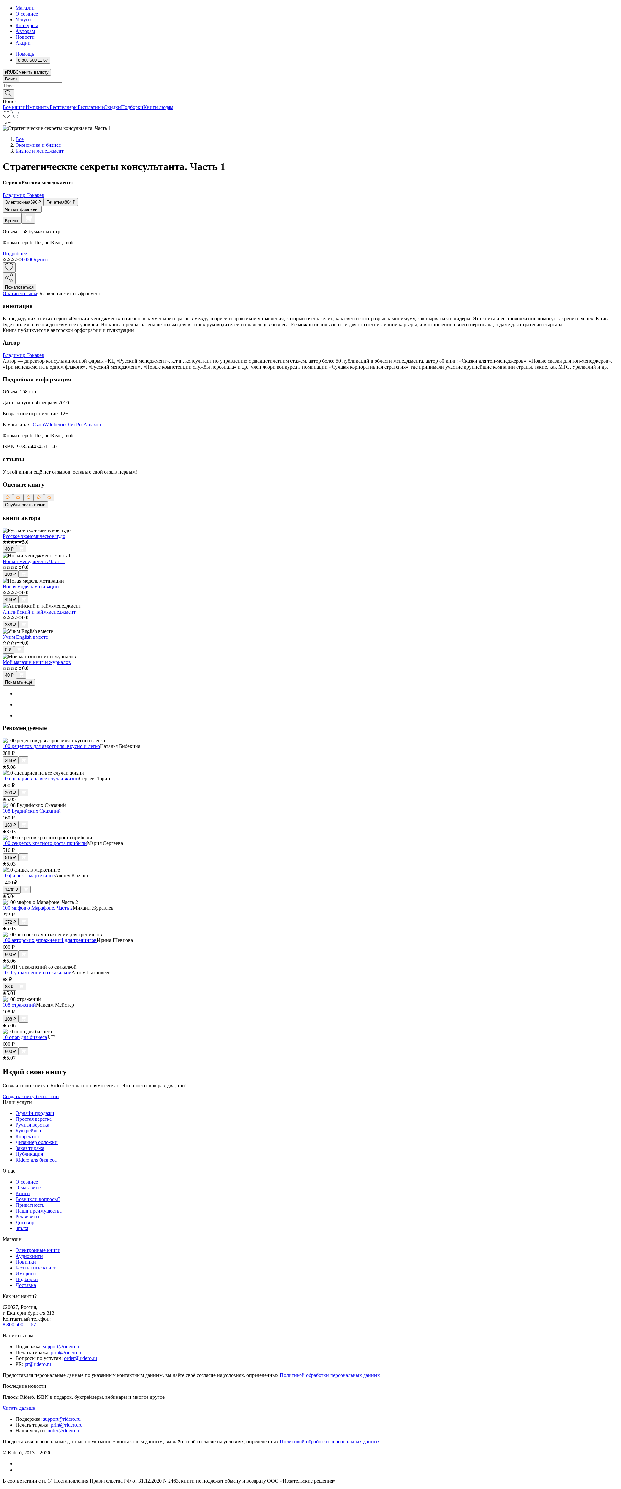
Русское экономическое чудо (34, 536)
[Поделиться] (9, 278)
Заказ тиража (30, 1148)
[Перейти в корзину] (14, 116)
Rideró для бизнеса (36, 1159)
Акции (23, 43)
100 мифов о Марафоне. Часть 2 (38, 908)
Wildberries (55, 424)
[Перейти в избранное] (6, 116)
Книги (23, 1193)
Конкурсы (27, 25)
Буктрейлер (28, 1130)
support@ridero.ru (62, 1346)
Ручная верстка (32, 1125)
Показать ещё (18, 682)
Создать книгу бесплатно (31, 1096)
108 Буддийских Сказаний (32, 811)
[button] (310, 93)
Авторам (25, 31)
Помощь (25, 54)
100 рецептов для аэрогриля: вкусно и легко (51, 746)
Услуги (23, 19)
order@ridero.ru (80, 1358)
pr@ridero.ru (38, 1364)
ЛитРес (75, 424)
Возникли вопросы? (38, 1199)
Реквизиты (27, 1216)
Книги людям (158, 107)
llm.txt (22, 1228)
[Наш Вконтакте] (19, 1463)
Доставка (26, 1285)
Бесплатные (91, 107)
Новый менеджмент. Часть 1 (34, 561)
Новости (25, 37)
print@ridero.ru (66, 1352)
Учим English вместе (25, 637)
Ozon (38, 424)
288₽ (10, 760)
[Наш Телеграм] (18, 1470)
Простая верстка (34, 1119)
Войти (11, 79)
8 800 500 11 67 (19, 1324)
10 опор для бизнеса (25, 1037)
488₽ (10, 599)
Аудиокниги (29, 1256)
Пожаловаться (19, 287)
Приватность (30, 1205)
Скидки (112, 107)
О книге (12, 293)
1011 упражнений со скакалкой (37, 972)
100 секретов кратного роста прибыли (45, 843)
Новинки (26, 1262)
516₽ (10, 857)
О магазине (28, 1187)
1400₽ (11, 889)
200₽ (10, 792)
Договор (25, 1222)
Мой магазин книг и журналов (37, 662)
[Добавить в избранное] (9, 267)
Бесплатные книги (36, 1267)
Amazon (92, 424)
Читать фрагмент (22, 209)
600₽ (10, 954)
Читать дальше (19, 1408)
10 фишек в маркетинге (29, 875)
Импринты (38, 107)
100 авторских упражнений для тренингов (50, 940)
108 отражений (19, 1005)
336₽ (10, 624)
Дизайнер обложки (37, 1142)
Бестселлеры (64, 107)
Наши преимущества (39, 1211)
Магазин (25, 8)
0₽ (8, 650)
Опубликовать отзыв (25, 504)
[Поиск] (8, 94)
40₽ (9, 549)
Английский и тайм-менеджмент (39, 612)
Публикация (29, 1154)
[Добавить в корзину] (28, 218)
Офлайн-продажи (35, 1113)
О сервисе (27, 13)
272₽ (10, 922)
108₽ (10, 574)
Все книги (14, 107)
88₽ (9, 986)
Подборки (132, 107)
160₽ (10, 825)
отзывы (29, 293)
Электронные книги (38, 1250)
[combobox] (310, 85)
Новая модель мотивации (31, 586)
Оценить (40, 259)
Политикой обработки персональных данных (330, 1375)
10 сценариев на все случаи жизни (41, 778)
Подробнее (15, 253)
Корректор (27, 1136)
